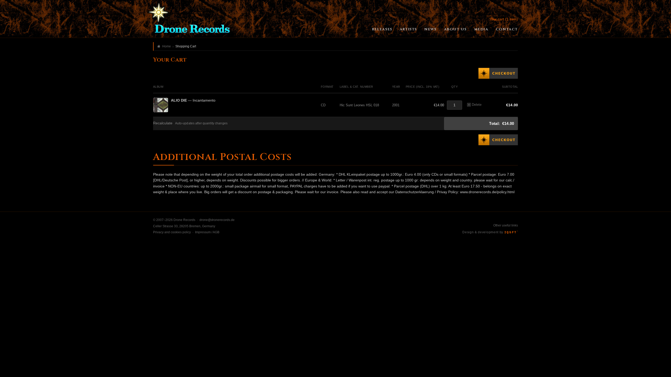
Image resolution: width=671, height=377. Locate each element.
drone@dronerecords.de (217, 220)
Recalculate (162, 123)
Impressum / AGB (207, 232)
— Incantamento (193, 100)
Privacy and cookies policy (172, 232)
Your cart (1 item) (503, 19)
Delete (476, 105)
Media (481, 29)
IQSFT (511, 232)
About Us (455, 29)
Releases (382, 29)
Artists (408, 29)
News (430, 29)
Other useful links (505, 225)
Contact (507, 29)
